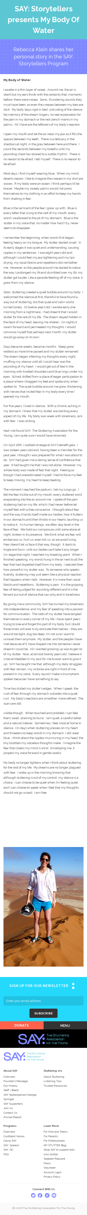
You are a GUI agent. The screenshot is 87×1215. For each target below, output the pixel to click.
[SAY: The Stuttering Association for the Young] (43, 1032)
